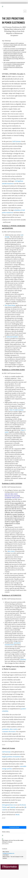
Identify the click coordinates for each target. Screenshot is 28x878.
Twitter (4, 807)
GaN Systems (16, 141)
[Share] (24, 11)
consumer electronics (9, 731)
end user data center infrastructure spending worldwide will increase (12, 495)
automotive (5, 729)
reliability (23, 659)
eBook (17, 814)
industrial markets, (12, 337)
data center (11, 551)
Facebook (23, 805)
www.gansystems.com (9, 805)
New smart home (10, 305)
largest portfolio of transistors (11, 756)
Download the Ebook (14, 827)
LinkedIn (12, 807)
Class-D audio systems (16, 410)
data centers (14, 729)
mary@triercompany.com (8, 853)
